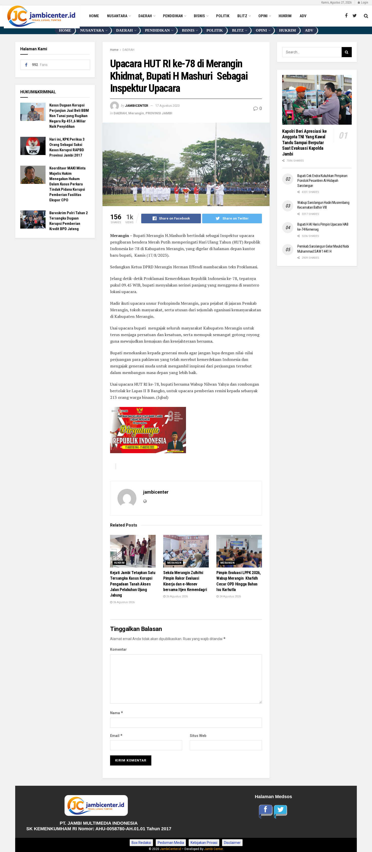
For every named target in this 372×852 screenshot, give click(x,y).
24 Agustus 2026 (230, 596)
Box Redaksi (141, 843)
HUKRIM (285, 16)
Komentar (118, 649)
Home (114, 50)
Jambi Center (213, 849)
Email (116, 735)
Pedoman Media (171, 843)
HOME (94, 16)
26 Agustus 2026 (123, 602)
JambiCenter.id (170, 849)
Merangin (136, 113)
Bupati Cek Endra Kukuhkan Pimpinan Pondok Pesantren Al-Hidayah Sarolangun (322, 181)
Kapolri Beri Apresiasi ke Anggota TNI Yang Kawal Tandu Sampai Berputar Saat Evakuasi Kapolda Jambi (305, 142)
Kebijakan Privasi (204, 843)
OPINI (262, 16)
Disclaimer (232, 843)
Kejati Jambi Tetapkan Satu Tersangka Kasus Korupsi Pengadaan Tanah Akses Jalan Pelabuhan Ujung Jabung (132, 584)
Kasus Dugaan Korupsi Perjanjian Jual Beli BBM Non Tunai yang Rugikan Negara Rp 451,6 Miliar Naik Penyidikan (69, 116)
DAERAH (145, 16)
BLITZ (242, 16)
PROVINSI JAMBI (159, 113)
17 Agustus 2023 (167, 105)
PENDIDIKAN (173, 16)
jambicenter (136, 105)
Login (364, 2)
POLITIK (222, 16)
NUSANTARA (117, 16)
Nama (116, 712)
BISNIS (199, 16)
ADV (303, 16)
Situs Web (198, 736)
